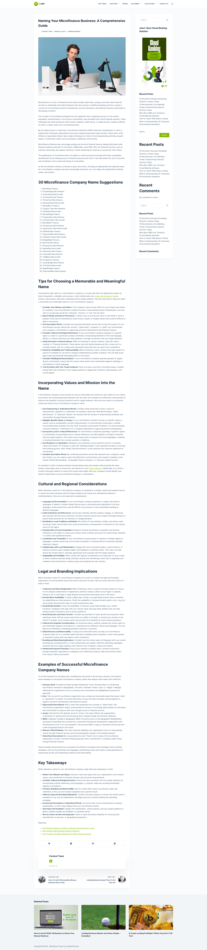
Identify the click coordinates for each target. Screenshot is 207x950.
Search (142, 132)
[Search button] (167, 20)
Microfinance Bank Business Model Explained (61, 831)
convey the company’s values (106, 296)
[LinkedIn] (115, 843)
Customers (135, 4)
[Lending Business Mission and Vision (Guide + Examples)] (103, 917)
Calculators (149, 4)
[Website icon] (50, 861)
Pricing (125, 4)
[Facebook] (49, 843)
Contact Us (164, 4)
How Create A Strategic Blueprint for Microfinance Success (67, 834)
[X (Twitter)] (71, 843)
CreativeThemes (72, 946)
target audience (95, 468)
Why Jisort (102, 4)
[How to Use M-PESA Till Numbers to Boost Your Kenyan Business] (56, 917)
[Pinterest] (93, 843)
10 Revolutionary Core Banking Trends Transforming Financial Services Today (151, 107)
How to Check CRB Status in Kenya (153, 119)
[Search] (172, 4)
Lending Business (74, 31)
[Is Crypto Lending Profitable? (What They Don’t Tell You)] (151, 917)
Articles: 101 (53, 866)
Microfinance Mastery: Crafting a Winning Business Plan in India (68, 828)
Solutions (113, 4)
